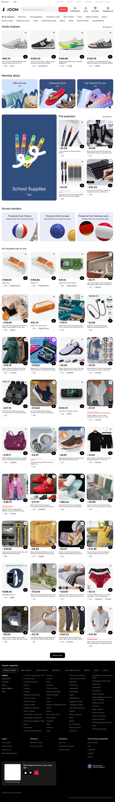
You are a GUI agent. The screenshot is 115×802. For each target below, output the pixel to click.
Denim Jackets (97, 709)
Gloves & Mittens (98, 713)
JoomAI (90, 757)
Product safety (64, 750)
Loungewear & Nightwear (32, 718)
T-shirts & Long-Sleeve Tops (33, 675)
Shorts (48, 708)
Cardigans (50, 721)
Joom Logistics (92, 742)
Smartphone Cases (53, 17)
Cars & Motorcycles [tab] (72, 670)
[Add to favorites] (25, 33)
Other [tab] (105, 670)
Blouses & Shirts (29, 701)
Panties (72, 711)
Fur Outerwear (74, 724)
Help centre (60, 2)
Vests (94, 726)
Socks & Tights (28, 711)
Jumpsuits (73, 731)
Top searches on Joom (102, 2)
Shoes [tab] (96, 670)
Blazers (72, 721)
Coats (48, 731)
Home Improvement (49, 21)
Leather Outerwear (99, 716)
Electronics (22, 17)
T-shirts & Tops (28, 678)
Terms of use (6, 750)
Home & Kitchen (83, 21)
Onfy (89, 746)
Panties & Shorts (98, 703)
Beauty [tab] (86, 670)
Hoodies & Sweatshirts (31, 695)
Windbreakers (74, 698)
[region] (57, 49)
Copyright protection (66, 746)
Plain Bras (72, 682)
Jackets (49, 678)
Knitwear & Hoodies (30, 682)
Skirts (48, 682)
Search (63, 9)
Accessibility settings (9, 753)
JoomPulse (91, 750)
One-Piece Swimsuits (77, 708)
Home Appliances (36, 17)
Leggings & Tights (76, 701)
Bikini (48, 724)
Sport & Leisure (7, 21)
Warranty (79, 2)
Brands (104, 17)
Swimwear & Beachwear (32, 731)
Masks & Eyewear (98, 719)
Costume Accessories (77, 675)
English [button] (6, 2)
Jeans (48, 698)
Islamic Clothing (75, 727)
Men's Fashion (69, 17)
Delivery (70, 2)
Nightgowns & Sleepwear (101, 681)
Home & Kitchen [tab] (42, 670)
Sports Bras (96, 687)
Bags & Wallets (7, 688)
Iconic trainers (11, 26)
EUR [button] (14, 2)
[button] (25, 772)
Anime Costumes (75, 714)
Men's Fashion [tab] (26, 670)
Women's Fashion (92, 17)
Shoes (79, 17)
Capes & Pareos (98, 694)
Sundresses (73, 685)
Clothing (5, 675)
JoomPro (90, 753)
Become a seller (36, 742)
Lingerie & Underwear (31, 708)
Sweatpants (73, 688)
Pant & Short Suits (53, 714)
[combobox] (39, 9)
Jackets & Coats (29, 698)
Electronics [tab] (56, 670)
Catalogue (88, 2)
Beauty (62, 21)
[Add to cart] (25, 57)
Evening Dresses (52, 695)
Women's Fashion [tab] (10, 670)
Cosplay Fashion (29, 705)
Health (71, 21)
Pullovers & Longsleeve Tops (33, 721)
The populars (66, 116)
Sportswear (27, 727)
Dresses (26, 685)
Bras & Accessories (53, 692)
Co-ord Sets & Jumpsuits (32, 714)
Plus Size (5, 682)
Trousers (26, 688)
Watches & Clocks (23, 21)
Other (4, 692)
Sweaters (49, 685)
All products (107, 27)
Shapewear (96, 684)
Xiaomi (35, 21)
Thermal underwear (99, 729)
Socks (25, 724)
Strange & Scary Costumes (102, 722)
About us (62, 742)
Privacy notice (7, 746)
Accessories (6, 678)
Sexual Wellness (98, 21)
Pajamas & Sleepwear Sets (56, 705)
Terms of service (36, 746)
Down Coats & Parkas (77, 678)
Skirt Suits (96, 706)
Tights (71, 695)
